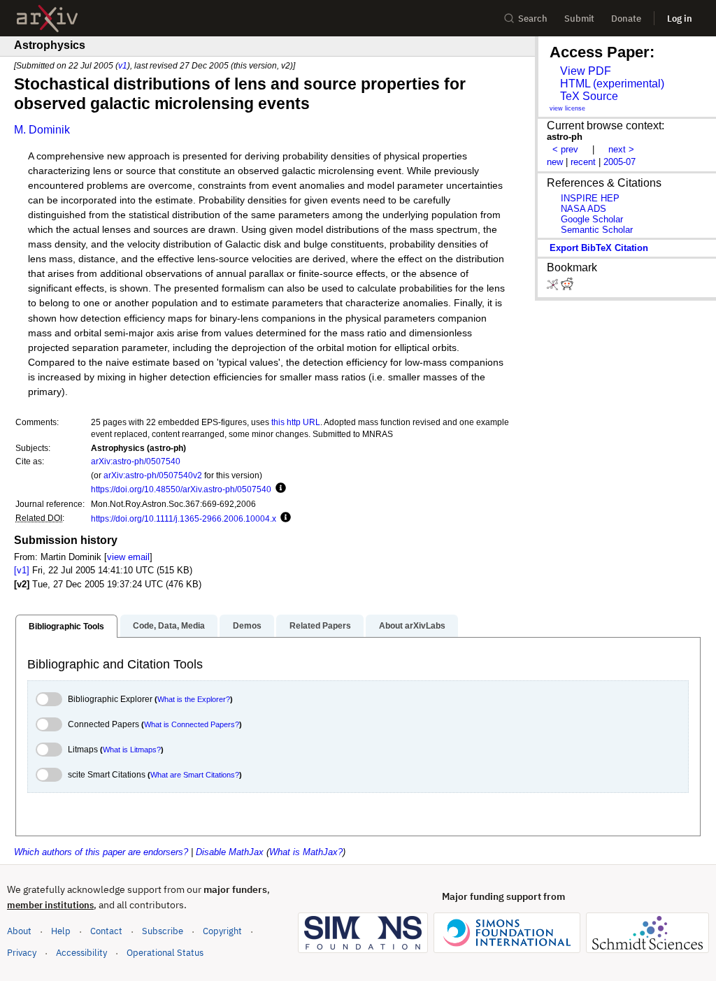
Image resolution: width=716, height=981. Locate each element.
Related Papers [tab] (320, 626)
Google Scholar (592, 219)
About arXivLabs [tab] (412, 626)
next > (621, 149)
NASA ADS (583, 208)
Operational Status (165, 952)
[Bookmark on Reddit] (567, 287)
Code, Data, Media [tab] (169, 626)
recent (583, 162)
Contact (106, 931)
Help (61, 931)
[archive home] (47, 18)
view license (567, 108)
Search (532, 18)
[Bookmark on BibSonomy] (554, 287)
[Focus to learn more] (278, 488)
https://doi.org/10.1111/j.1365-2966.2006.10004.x (183, 518)
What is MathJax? (306, 852)
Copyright (222, 931)
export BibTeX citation (599, 248)
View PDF (585, 71)
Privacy (21, 953)
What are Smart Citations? (194, 775)
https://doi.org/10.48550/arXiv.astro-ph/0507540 (181, 489)
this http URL (295, 422)
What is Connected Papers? (191, 724)
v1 (122, 65)
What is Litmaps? (132, 749)
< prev (565, 149)
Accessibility (81, 953)
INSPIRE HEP (590, 198)
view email (128, 557)
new (555, 162)
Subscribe (162, 931)
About (19, 931)
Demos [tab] (247, 626)
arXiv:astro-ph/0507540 (135, 461)
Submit (579, 18)
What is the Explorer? (193, 699)
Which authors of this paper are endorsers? (101, 852)
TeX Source (589, 96)
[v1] (21, 570)
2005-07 (619, 162)
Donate (626, 18)
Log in (679, 18)
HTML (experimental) (612, 83)
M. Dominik (42, 130)
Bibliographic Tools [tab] (66, 626)
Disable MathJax (230, 852)
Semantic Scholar (597, 229)
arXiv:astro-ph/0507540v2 (152, 475)
